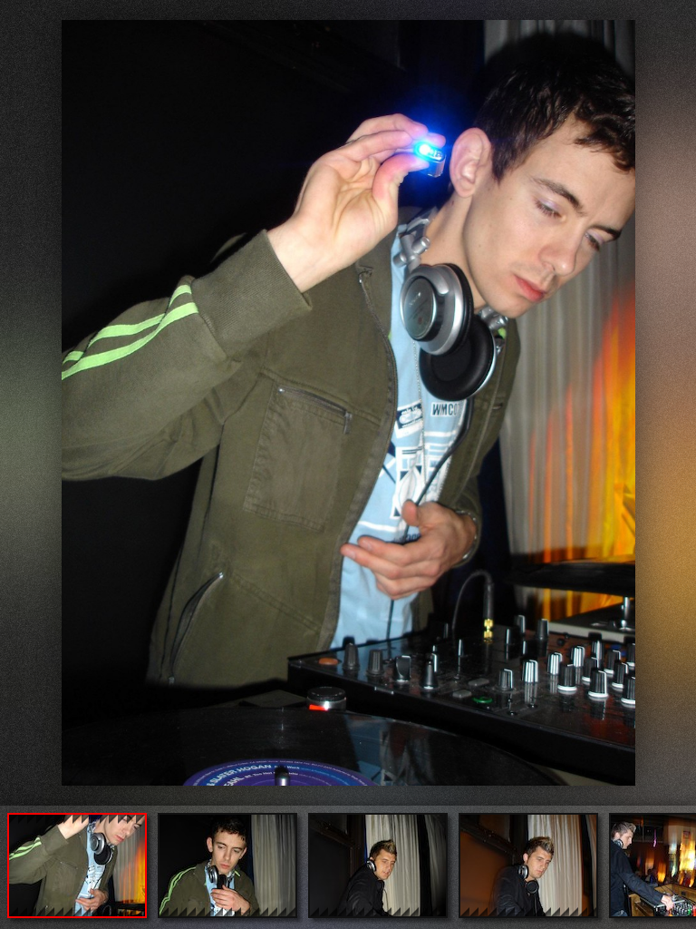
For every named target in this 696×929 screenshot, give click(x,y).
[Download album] (15, 15)
